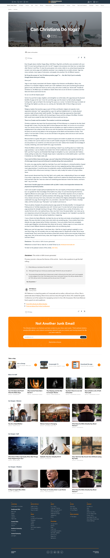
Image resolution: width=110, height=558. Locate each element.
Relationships (49, 5)
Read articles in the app (55, 342)
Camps (52, 525)
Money (41, 5)
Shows (102, 5)
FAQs (52, 517)
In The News (73, 516)
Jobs (88, 508)
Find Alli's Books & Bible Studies (36, 304)
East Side (13, 511)
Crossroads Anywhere (16, 506)
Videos (32, 522)
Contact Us (89, 506)
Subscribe (83, 337)
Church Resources (91, 513)
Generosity (53, 538)
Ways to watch (34, 510)
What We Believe (55, 512)
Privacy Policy (90, 515)
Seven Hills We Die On (56, 510)
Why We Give (73, 508)
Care (52, 527)
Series (97, 5)
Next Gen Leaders (55, 533)
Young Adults (54, 524)
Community (54, 534)
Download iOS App (92, 517)
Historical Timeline (55, 508)
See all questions (31, 281)
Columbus (14, 524)
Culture (27, 5)
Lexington (13, 535)
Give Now (72, 506)
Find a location (34, 508)
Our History (54, 506)
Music (73, 5)
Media (10, 9)
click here (54, 248)
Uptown (13, 517)
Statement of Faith (55, 513)
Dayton (13, 525)
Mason (13, 513)
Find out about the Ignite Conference (38, 306)
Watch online (34, 506)
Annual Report (73, 510)
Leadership (53, 515)
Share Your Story (91, 512)
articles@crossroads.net (67, 244)
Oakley (13, 515)
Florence (13, 530)
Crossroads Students (56, 531)
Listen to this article (32, 52)
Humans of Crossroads (59, 5)
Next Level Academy (82, 5)
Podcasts (91, 5)
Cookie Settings (91, 521)
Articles (68, 5)
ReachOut (53, 536)
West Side (13, 518)
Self (32, 5)
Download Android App (93, 519)
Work (36, 5)
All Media (21, 5)
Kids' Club (53, 529)
